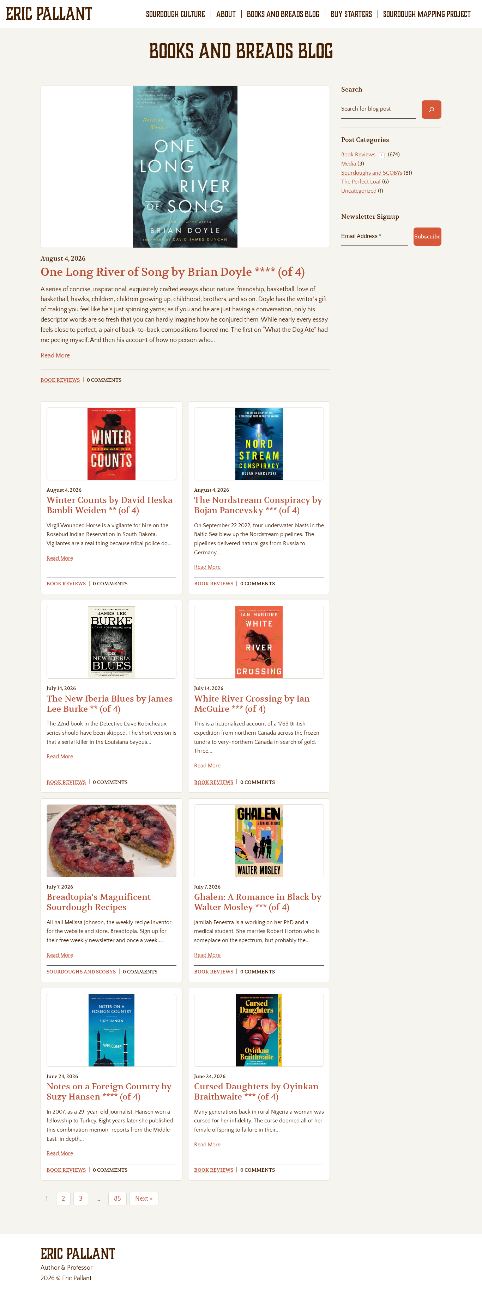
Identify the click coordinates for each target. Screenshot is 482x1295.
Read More (55, 356)
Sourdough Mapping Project (427, 14)
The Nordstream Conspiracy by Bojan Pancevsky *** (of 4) (258, 505)
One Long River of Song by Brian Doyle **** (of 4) (173, 272)
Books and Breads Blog (283, 14)
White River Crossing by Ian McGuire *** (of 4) (252, 703)
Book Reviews (60, 380)
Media (348, 164)
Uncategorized (358, 191)
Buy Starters (351, 14)
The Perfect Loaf (361, 182)
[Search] (431, 109)
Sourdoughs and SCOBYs (81, 972)
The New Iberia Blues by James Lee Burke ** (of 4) (110, 703)
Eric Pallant (49, 13)
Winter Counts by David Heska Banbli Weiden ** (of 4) (110, 505)
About (226, 14)
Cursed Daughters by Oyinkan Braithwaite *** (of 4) (256, 1091)
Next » (144, 1198)
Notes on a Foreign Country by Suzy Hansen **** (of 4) (109, 1091)
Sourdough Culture (175, 14)
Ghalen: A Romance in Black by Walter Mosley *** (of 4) (257, 902)
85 (117, 1198)
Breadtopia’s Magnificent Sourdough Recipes (99, 902)
